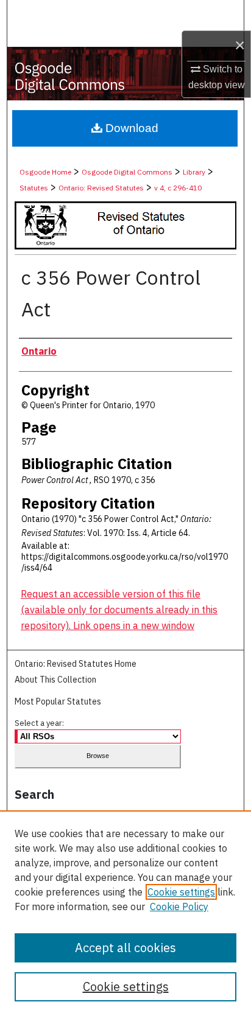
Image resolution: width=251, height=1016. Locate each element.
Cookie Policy (179, 906)
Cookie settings (181, 892)
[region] (125, 913)
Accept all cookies (125, 947)
